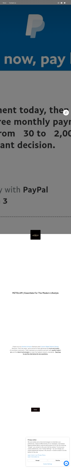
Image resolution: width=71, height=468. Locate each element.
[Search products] (66, 112)
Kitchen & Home (27, 346)
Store (4, 3)
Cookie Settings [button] (47, 464)
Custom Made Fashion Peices (49, 346)
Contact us (12, 3)
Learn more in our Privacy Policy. (37, 455)
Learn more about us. (33, 457)
